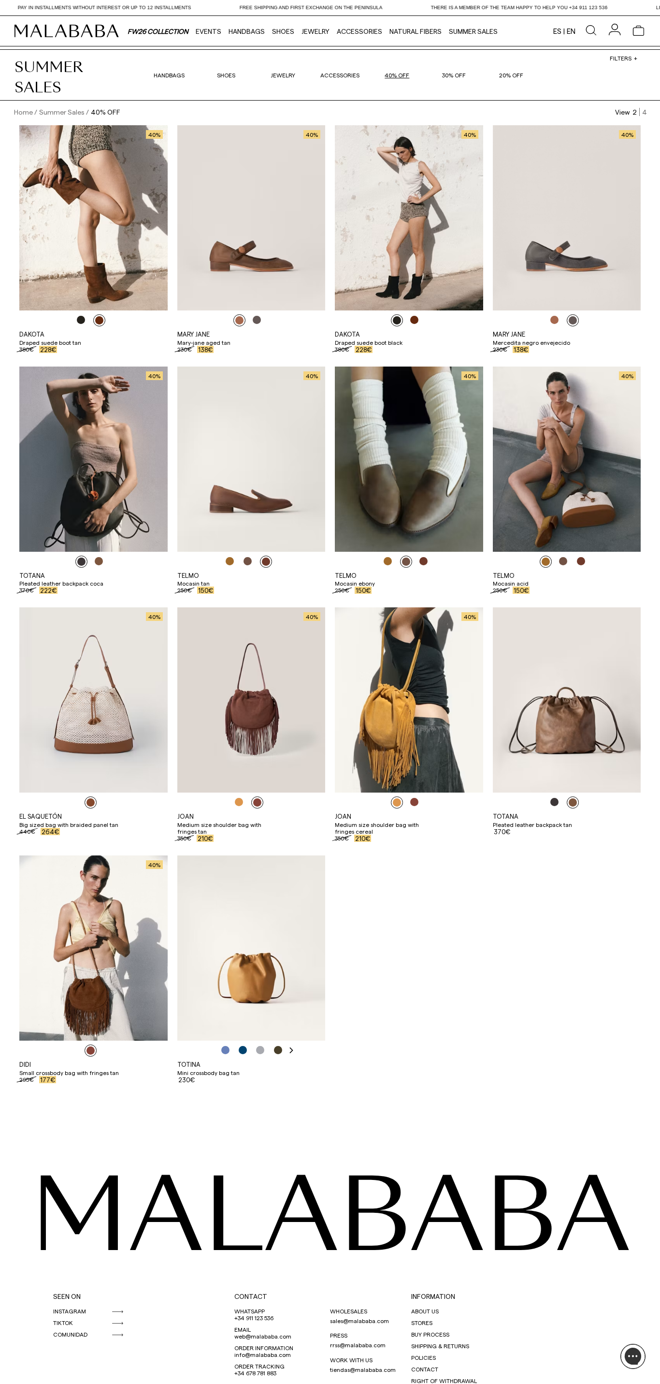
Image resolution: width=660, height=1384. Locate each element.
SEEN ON (67, 1296)
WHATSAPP (249, 1311)
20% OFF (511, 75)
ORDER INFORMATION (263, 1347)
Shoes (283, 31)
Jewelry (315, 31)
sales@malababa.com (359, 1320)
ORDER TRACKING (259, 1366)
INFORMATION (433, 1296)
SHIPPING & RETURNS (440, 1345)
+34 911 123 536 (253, 1317)
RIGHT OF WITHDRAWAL (444, 1380)
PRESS (338, 1335)
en (571, 31)
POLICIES (423, 1357)
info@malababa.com (262, 1354)
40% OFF (397, 75)
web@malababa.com (262, 1336)
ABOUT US (425, 1311)
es (557, 31)
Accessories (359, 31)
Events (208, 31)
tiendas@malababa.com (363, 1369)
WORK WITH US (351, 1359)
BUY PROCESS (430, 1334)
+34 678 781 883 (255, 1372)
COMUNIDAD (70, 1334)
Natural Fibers (415, 31)
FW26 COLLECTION (158, 31)
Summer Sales (473, 31)
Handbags (247, 31)
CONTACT (250, 1296)
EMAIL (242, 1329)
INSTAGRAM (69, 1311)
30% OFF (454, 75)
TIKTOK (63, 1322)
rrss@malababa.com (358, 1344)
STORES (421, 1322)
